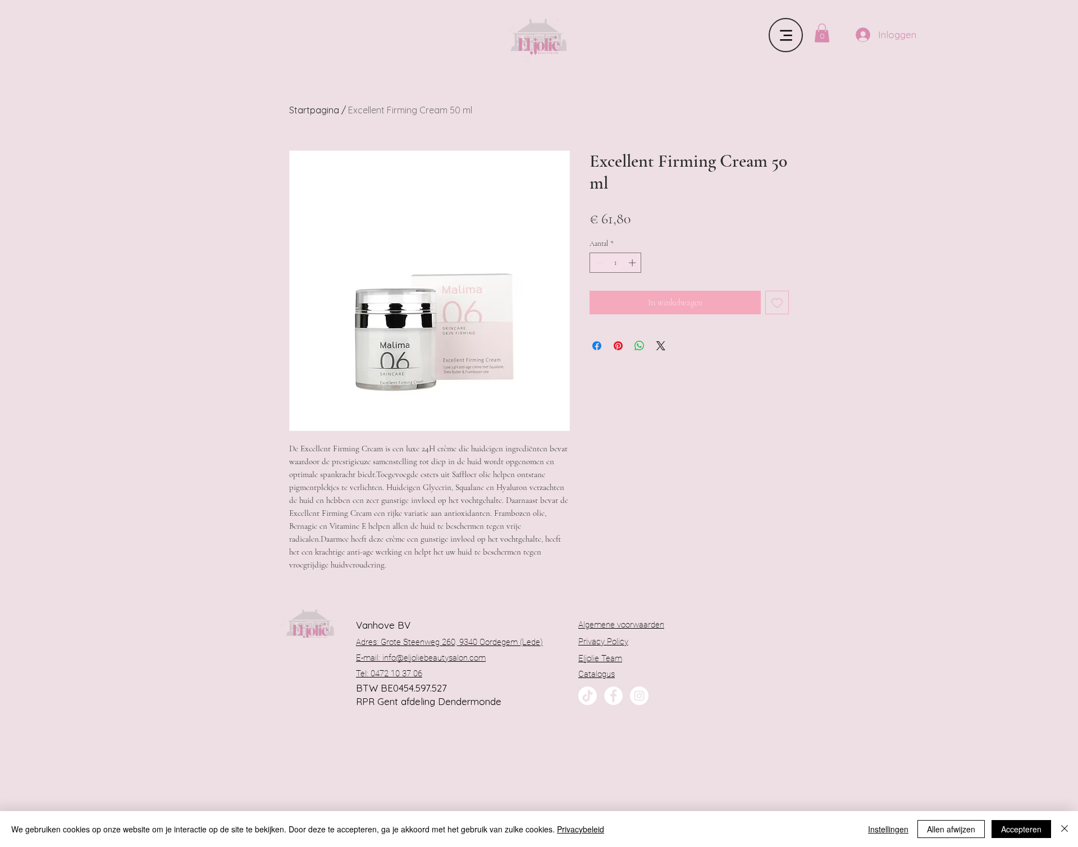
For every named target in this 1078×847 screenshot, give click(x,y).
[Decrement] (598, 262)
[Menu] (786, 35)
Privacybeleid (580, 829)
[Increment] (633, 262)
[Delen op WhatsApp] (639, 345)
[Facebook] (613, 695)
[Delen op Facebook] (597, 345)
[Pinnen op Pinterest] (618, 345)
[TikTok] (587, 695)
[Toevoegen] (777, 302)
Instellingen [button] (888, 829)
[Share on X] (661, 345)
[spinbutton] (616, 262)
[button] (822, 33)
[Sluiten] (1064, 829)
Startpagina (314, 110)
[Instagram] (639, 695)
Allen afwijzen (951, 829)
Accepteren (1021, 829)
